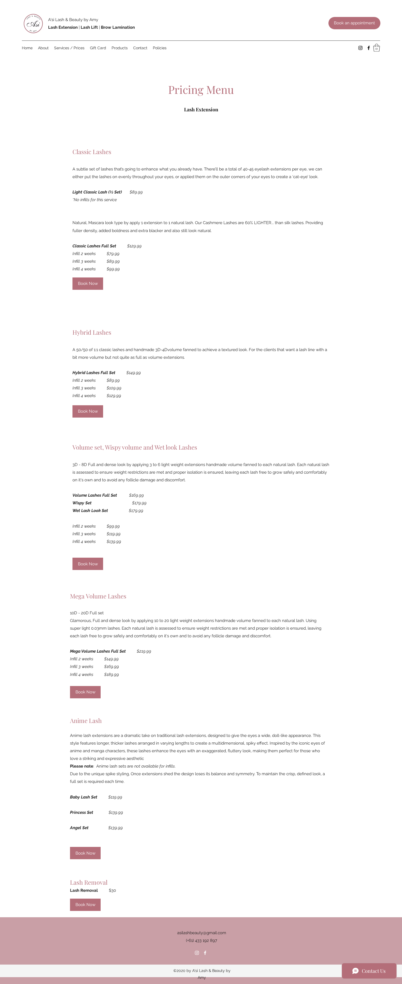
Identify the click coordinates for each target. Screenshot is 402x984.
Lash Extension (63, 27)
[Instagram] (360, 48)
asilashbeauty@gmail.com (201, 932)
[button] (376, 48)
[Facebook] (368, 48)
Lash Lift (89, 27)
